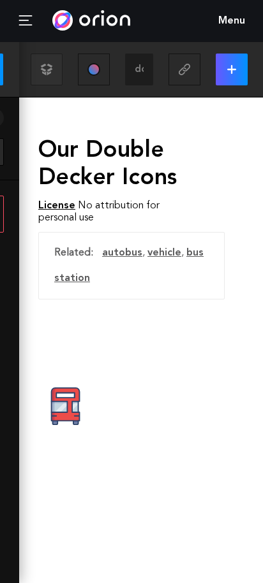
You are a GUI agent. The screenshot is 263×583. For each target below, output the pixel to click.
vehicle (164, 253)
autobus (122, 253)
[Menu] (25, 21)
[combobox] (139, 69)
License (56, 206)
